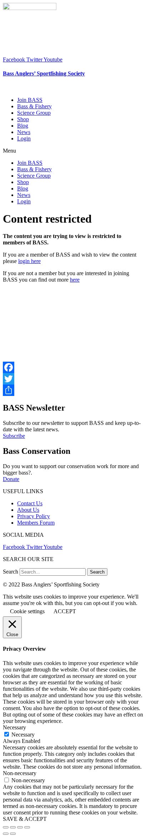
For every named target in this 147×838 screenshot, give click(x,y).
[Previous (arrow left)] (6, 834)
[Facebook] (73, 367)
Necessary (23, 735)
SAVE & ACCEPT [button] (25, 819)
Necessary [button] (14, 727)
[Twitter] (73, 379)
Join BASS (29, 100)
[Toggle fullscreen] (20, 827)
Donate (11, 479)
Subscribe (14, 436)
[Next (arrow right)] (13, 834)
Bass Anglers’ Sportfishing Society (44, 73)
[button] (73, 151)
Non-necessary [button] (19, 773)
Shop (23, 119)
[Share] (73, 390)
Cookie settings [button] (27, 611)
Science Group (34, 113)
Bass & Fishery (34, 106)
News (23, 132)
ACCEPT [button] (65, 611)
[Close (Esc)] (6, 827)
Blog (22, 126)
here (75, 280)
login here (29, 261)
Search (10, 572)
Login (24, 138)
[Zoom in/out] (27, 827)
